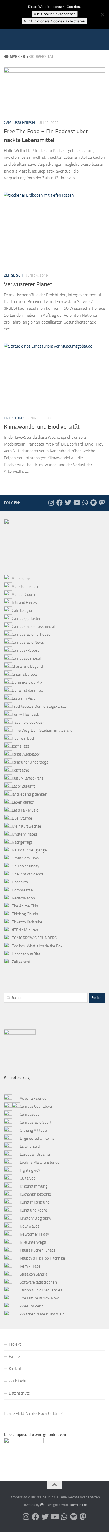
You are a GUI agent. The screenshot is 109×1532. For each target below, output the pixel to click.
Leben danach (23, 802)
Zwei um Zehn (31, 1306)
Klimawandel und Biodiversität (42, 426)
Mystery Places (24, 834)
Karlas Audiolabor (26, 754)
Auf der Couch (23, 594)
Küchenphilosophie (35, 1194)
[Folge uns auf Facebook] (59, 502)
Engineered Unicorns (37, 1138)
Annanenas (21, 578)
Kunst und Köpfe (33, 1210)
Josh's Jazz (20, 746)
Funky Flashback (25, 714)
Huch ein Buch (23, 738)
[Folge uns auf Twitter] (68, 502)
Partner (15, 1356)
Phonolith (20, 882)
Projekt (15, 1344)
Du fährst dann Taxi (28, 690)
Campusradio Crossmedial (33, 626)
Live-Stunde (15, 418)
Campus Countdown (36, 1106)
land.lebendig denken (29, 794)
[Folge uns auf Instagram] (51, 502)
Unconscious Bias (26, 954)
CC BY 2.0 (55, 1413)
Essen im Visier (24, 698)
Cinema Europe (24, 674)
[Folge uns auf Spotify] (93, 502)
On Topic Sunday (25, 866)
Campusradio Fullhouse (31, 634)
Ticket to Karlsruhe (27, 922)
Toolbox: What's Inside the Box (37, 946)
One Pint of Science (28, 874)
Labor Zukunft (23, 786)
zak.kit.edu (17, 1381)
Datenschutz (19, 1393)
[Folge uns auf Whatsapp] (85, 502)
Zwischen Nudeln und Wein (42, 1314)
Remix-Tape (30, 1266)
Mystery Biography (35, 1218)
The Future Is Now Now (39, 1298)
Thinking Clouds (25, 914)
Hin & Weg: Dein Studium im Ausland (42, 730)
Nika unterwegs (33, 1242)
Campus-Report (25, 650)
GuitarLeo (28, 1178)
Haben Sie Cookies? (28, 722)
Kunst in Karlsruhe (34, 1202)
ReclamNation (23, 898)
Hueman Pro (78, 1505)
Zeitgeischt (14, 275)
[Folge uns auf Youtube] (76, 502)
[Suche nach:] (46, 998)
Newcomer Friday (34, 1234)
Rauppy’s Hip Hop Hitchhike (42, 1258)
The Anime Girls (25, 906)
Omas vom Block (25, 858)
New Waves (29, 1226)
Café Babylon (22, 610)
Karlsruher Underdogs (30, 762)
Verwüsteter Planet (28, 284)
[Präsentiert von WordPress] (42, 1504)
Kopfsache (20, 770)
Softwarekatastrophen (38, 1282)
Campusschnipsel (20, 122)
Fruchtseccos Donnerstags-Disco (39, 706)
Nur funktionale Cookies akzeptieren (54, 21)
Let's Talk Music (25, 810)
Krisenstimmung (33, 1186)
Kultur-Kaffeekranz (27, 778)
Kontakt (15, 1368)
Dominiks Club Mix (27, 682)
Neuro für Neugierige (29, 850)
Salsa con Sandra (33, 1274)
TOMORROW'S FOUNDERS (34, 938)
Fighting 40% (30, 1170)
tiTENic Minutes (25, 930)
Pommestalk (22, 890)
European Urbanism (36, 1154)
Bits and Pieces (24, 602)
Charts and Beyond (27, 666)
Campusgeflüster (26, 618)
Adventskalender (34, 1098)
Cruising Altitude (33, 1130)
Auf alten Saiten (25, 586)
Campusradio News (28, 642)
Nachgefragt (22, 842)
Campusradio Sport (35, 1122)
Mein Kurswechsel (27, 826)
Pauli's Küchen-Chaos (37, 1250)
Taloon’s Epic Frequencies (41, 1290)
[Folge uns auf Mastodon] (102, 502)
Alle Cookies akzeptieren (54, 14)
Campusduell (30, 1114)
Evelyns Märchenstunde (40, 1162)
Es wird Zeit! (30, 1146)
